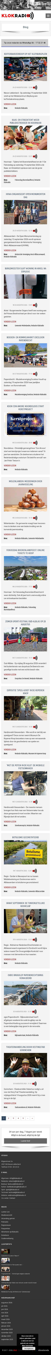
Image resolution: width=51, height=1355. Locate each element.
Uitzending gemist (8, 1218)
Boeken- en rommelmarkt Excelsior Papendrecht (25, 339)
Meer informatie (27, 1346)
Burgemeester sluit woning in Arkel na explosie (25, 270)
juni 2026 (4, 1309)
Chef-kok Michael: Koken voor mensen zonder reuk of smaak (18, 1282)
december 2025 (7, 1329)
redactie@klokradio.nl (16, 1181)
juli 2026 (4, 1306)
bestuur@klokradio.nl (15, 1184)
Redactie (4, 1181)
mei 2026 (4, 1313)
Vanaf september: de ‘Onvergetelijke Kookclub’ (25, 904)
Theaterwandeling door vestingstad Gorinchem (25, 1048)
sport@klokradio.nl (12, 1190)
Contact (12, 1198)
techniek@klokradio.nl (17, 1192)
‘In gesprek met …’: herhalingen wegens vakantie (15, 1273)
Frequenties (5, 1228)
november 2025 (7, 1333)
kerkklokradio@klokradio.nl (16, 1187)
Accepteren (28, 1348)
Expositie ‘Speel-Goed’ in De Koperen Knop (25, 692)
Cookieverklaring (7, 1238)
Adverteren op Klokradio (9, 1232)
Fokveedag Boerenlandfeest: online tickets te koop (25, 551)
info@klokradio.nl (16, 1178)
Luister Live (5, 1212)
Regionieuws (6, 1225)
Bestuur (4, 1184)
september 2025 (7, 1339)
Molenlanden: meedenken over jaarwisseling (25, 483)
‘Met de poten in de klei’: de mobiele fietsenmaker (25, 767)
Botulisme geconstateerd (25, 837)
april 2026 (4, 1316)
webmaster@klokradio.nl (17, 1195)
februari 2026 (6, 1323)
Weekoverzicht (6, 1215)
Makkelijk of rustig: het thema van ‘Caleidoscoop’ (15, 1292)
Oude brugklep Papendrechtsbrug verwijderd (25, 976)
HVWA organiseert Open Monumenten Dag (25, 195)
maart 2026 (5, 1319)
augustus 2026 (6, 1303)
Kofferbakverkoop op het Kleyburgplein (25, 54)
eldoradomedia (43, 1350)
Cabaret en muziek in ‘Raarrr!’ (10, 1255)
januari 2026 (5, 1326)
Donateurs (5, 1235)
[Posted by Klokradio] (35, 87)
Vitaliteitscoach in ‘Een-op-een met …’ (12, 1264)
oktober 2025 (6, 1336)
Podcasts (4, 1222)
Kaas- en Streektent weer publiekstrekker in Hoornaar (25, 121)
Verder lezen (10, 104)
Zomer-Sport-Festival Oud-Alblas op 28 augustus (25, 623)
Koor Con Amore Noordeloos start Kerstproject (25, 407)
